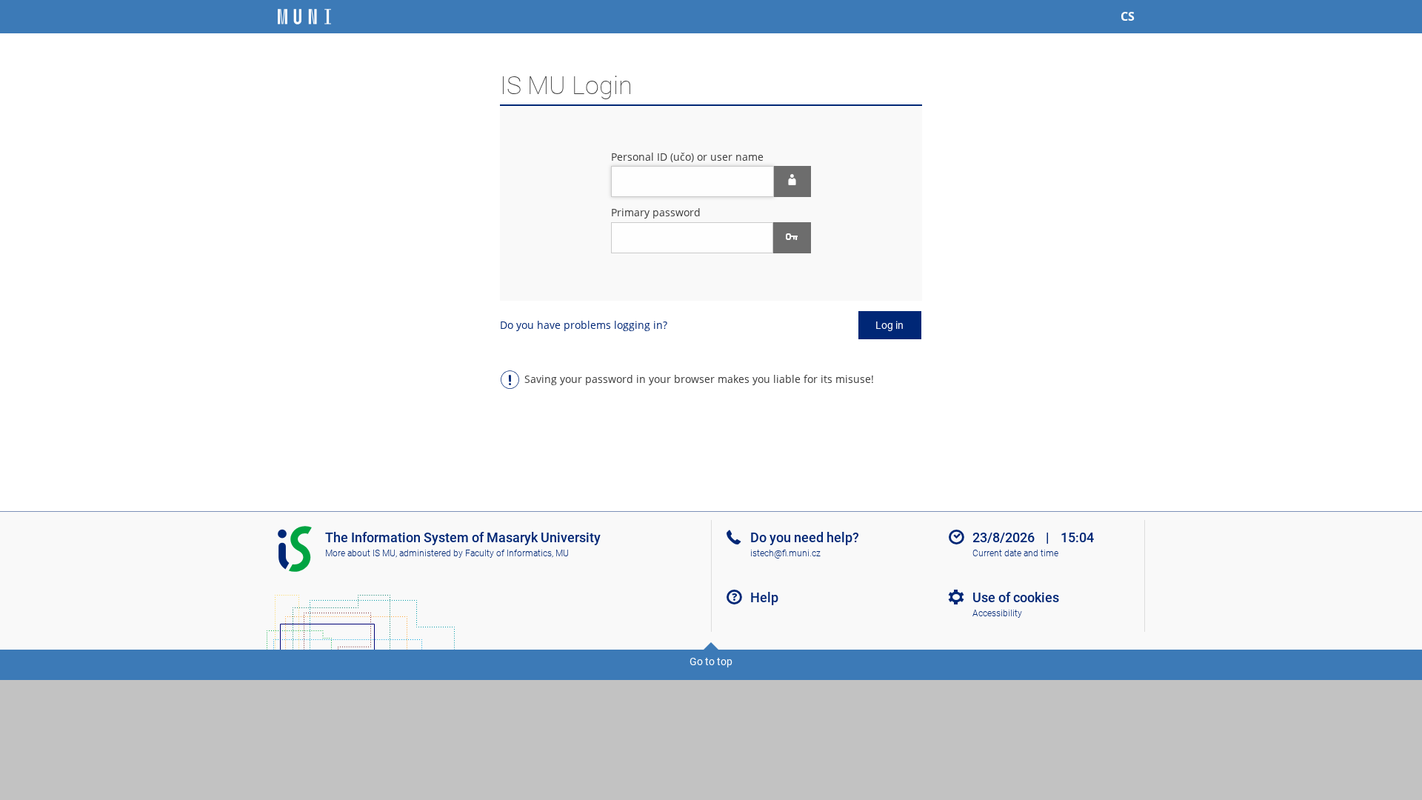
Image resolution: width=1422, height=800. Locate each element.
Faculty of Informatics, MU (517, 553)
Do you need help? (804, 537)
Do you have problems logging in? (583, 325)
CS (1128, 16)
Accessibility (997, 613)
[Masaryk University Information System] (304, 16)
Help (764, 597)
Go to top (711, 661)
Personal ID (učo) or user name (687, 157)
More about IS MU (360, 553)
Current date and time (1015, 553)
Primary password (656, 212)
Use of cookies (1015, 597)
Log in (889, 325)
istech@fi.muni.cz (785, 553)
